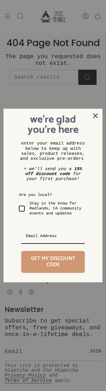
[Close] (95, 116)
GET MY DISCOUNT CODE (53, 261)
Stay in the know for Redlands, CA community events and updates (55, 208)
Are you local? (35, 194)
